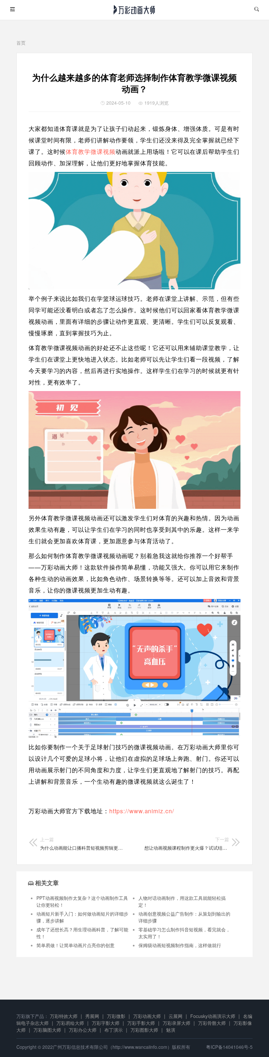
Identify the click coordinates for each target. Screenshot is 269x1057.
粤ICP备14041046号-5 (229, 1047)
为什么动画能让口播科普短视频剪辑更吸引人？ (82, 843)
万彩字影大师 (105, 1023)
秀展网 (92, 1016)
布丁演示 (113, 1029)
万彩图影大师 (144, 1029)
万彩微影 (116, 1016)
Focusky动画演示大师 (212, 1016)
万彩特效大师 (63, 1016)
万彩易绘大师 (70, 1023)
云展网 (175, 1016)
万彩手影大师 (141, 1023)
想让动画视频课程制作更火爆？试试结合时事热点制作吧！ (186, 843)
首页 (21, 42)
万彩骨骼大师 (212, 1023)
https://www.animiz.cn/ (141, 811)
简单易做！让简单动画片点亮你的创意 (75, 945)
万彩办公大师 (82, 1029)
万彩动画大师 (147, 1016)
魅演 (170, 1029)
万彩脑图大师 (47, 1029)
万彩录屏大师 (176, 1023)
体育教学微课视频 (90, 151)
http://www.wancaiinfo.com (140, 1047)
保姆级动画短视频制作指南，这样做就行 (179, 945)
